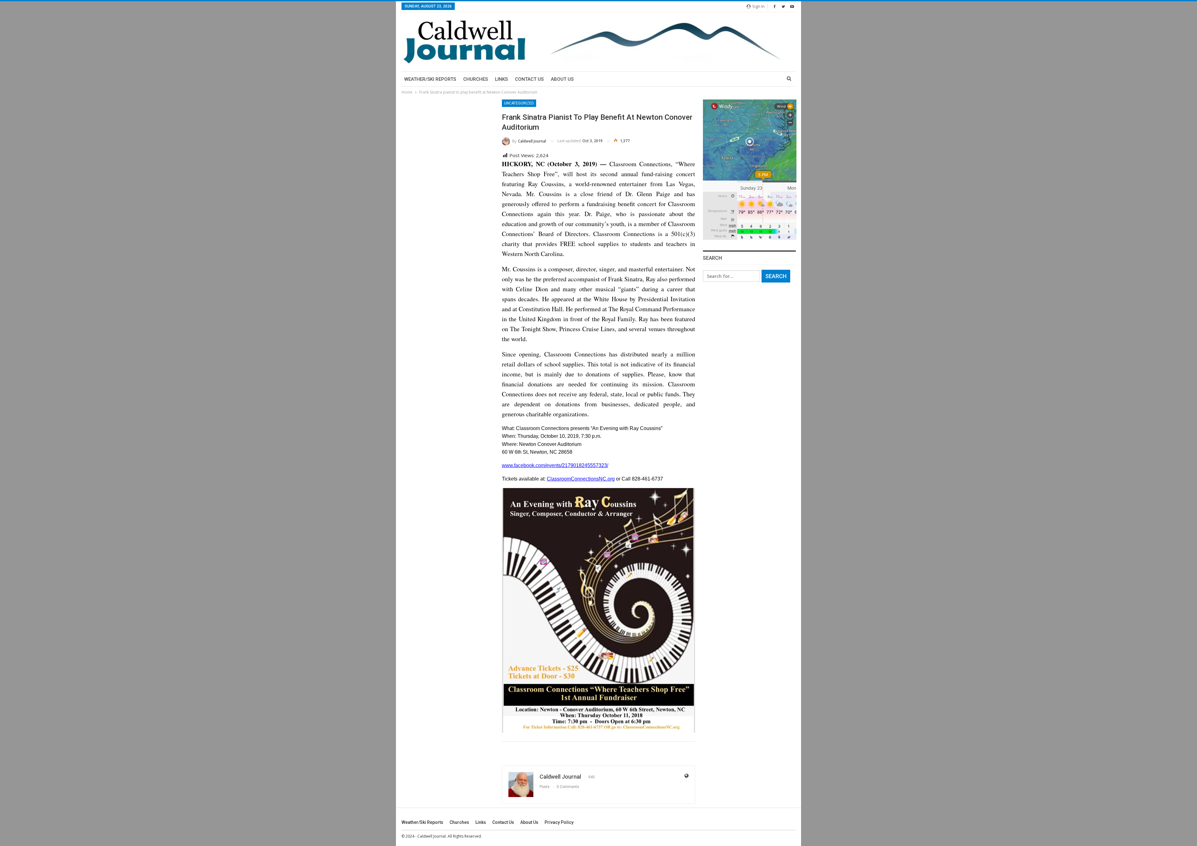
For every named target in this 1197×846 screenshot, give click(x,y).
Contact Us (529, 79)
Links (501, 79)
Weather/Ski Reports (430, 79)
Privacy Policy (559, 822)
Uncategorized (519, 103)
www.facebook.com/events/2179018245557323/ (555, 465)
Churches (475, 79)
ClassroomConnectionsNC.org (581, 478)
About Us (562, 79)
